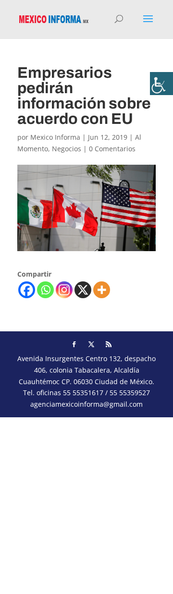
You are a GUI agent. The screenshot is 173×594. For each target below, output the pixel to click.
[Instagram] (64, 289)
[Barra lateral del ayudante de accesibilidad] (161, 83)
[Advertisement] (86, 503)
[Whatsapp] (45, 289)
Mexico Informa (55, 137)
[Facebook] (26, 289)
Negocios (66, 148)
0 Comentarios (112, 148)
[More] (101, 289)
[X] (82, 289)
